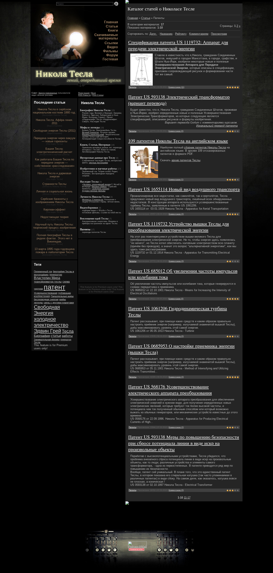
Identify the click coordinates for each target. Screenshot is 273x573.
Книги (113, 30)
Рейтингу (181, 33)
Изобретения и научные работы (54, 155)
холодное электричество (51, 322)
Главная (111, 22)
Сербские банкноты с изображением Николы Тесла (54, 200)
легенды (38, 302)
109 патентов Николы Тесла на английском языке (178, 141)
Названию (166, 33)
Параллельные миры (62, 296)
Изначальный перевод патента (217, 125)
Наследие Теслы (54, 144)
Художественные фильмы (93, 191)
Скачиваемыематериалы (106, 36)
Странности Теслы (54, 184)
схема (66, 281)
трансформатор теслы (48, 281)
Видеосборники (54, 126)
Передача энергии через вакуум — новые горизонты (54, 139)
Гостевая (110, 59)
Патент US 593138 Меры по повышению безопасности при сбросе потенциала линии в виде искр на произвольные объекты (183, 443)
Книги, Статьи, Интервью (95, 144)
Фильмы (110, 51)
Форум (112, 55)
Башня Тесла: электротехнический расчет (54, 150)
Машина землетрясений (93, 134)
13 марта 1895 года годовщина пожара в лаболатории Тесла (54, 250)
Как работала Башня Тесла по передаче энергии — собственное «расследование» (54, 162)
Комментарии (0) (175, 131)
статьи (56, 336)
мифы (62, 299)
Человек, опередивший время (96, 184)
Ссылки (111, 43)
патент (54, 287)
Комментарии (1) (175, 179)
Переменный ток (43, 271)
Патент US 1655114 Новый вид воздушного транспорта (184, 189)
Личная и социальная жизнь (54, 191)
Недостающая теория (54, 217)
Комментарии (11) (176, 87)
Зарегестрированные (47, 93)
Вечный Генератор (90, 132)
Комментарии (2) (176, 427)
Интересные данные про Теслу (97, 157)
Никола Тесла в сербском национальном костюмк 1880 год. (54, 111)
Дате (153, 33)
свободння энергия (100, 189)
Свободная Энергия (47, 310)
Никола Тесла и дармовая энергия (54, 175)
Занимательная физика (47, 339)
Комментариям (198, 33)
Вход (93, 93)
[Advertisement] (101, 260)
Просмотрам (219, 33)
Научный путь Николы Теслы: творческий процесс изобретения (54, 226)
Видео (112, 47)
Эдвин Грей (47, 331)
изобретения (42, 296)
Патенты (85, 229)
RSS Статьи (97, 95)
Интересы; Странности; (92, 200)
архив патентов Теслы (185, 160)
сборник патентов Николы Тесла (205, 147)
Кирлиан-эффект (54, 209)
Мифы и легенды (90, 127)
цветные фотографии (98, 163)
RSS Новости (84, 95)
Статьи (112, 26)
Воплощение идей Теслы (94, 218)
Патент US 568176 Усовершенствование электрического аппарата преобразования (170, 389)
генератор (55, 274)
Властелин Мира (47, 278)
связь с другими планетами (59, 302)
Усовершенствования (45, 293)
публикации (64, 293)
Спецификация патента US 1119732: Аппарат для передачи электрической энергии (178, 45)
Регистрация (84, 93)
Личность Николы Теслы (54, 187)
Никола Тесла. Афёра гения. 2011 (54, 121)
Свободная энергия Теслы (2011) (54, 130)
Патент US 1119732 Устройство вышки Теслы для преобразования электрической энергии (178, 226)
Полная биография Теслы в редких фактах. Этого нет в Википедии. (54, 238)
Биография (42, 336)
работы (67, 336)
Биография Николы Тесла (54, 115)
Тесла (68, 331)
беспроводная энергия (46, 299)
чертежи (38, 288)
